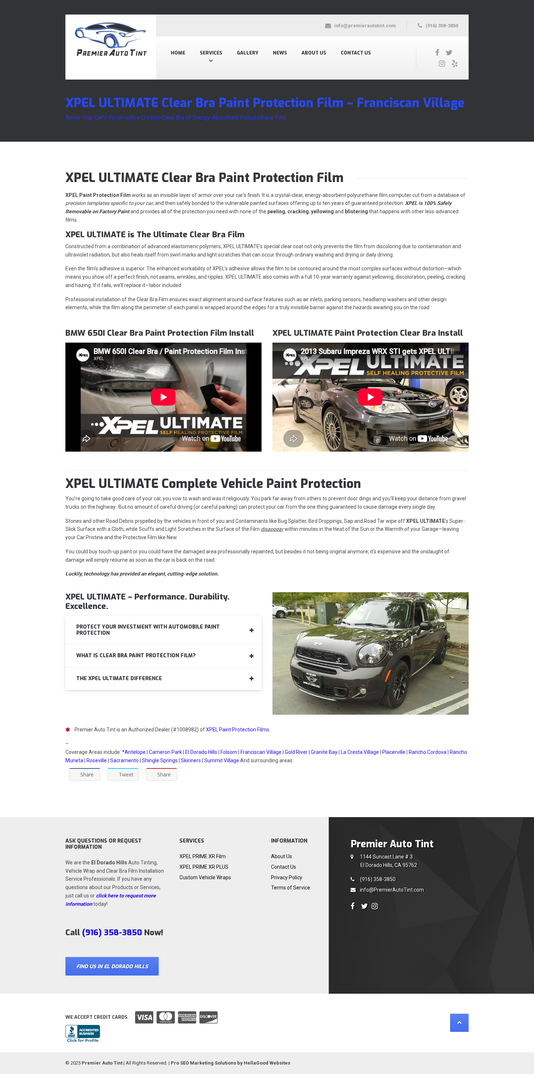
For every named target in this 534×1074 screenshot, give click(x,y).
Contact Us (356, 53)
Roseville (96, 760)
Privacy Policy (286, 877)
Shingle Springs (160, 760)
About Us (314, 53)
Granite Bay (324, 752)
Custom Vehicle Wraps (205, 877)
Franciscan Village (261, 752)
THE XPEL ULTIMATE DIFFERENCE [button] (119, 678)
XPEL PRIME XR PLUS (203, 867)
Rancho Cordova (427, 752)
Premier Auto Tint (102, 1063)
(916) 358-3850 (378, 879)
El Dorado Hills (201, 752)
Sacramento (124, 760)
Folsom (229, 752)
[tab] (163, 630)
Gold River (296, 752)
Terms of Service (290, 888)
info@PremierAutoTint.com (392, 890)
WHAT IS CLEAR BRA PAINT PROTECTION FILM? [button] (136, 655)
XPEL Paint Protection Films (237, 729)
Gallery (247, 53)
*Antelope (134, 752)
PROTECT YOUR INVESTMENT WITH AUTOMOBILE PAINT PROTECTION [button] (148, 630)
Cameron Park (165, 752)
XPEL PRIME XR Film (202, 856)
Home (178, 53)
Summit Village (221, 760)
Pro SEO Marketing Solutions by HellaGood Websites (230, 1063)
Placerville (393, 752)
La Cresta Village (360, 752)
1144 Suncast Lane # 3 (388, 861)
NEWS (280, 53)
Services (211, 53)
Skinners (191, 760)
